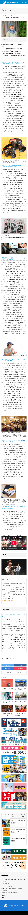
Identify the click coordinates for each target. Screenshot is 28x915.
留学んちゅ (20, 886)
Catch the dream (9, 885)
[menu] (26, 2)
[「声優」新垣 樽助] (7, 672)
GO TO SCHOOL (17, 885)
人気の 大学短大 (14, 815)
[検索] (22, 2)
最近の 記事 (6, 815)
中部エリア (5, 879)
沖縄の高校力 (11, 886)
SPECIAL (3, 885)
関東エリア (19, 878)
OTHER (3, 892)
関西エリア (10, 879)
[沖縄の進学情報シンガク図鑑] (12, 2)
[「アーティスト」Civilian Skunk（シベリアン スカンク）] (20, 672)
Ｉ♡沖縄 (3, 895)
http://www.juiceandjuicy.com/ (9, 600)
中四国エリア (16, 879)
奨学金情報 (19, 888)
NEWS (2, 888)
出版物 (2, 897)
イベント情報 (8, 888)
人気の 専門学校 (22, 815)
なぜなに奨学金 (9, 892)
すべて (2, 878)
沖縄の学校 (5, 890)
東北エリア (14, 878)
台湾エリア (9, 883)
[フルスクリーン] (24, 548)
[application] (14, 543)
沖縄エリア (5, 881)
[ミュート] (22, 548)
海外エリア (3, 883)
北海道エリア (8, 878)
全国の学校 (14, 888)
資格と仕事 (15, 892)
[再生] (3, 548)
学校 (2, 893)
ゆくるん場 (5, 886)
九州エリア (22, 879)
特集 (16, 886)
